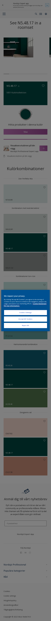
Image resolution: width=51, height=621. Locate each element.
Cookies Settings (25, 313)
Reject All (25, 325)
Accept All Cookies (25, 319)
